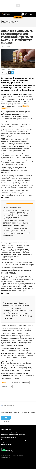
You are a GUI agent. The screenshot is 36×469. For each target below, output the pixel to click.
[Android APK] (7, 450)
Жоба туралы (6, 429)
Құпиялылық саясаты (8, 437)
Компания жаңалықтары (17, 434)
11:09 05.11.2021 (6, 46)
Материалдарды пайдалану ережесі (13, 432)
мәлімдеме (5, 386)
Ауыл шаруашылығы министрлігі (19, 382)
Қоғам (33, 412)
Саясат (16, 412)
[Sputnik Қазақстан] (6, 15)
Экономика (5, 382)
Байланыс (4, 434)
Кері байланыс (6, 444)
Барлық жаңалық (6, 412)
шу (11, 386)
